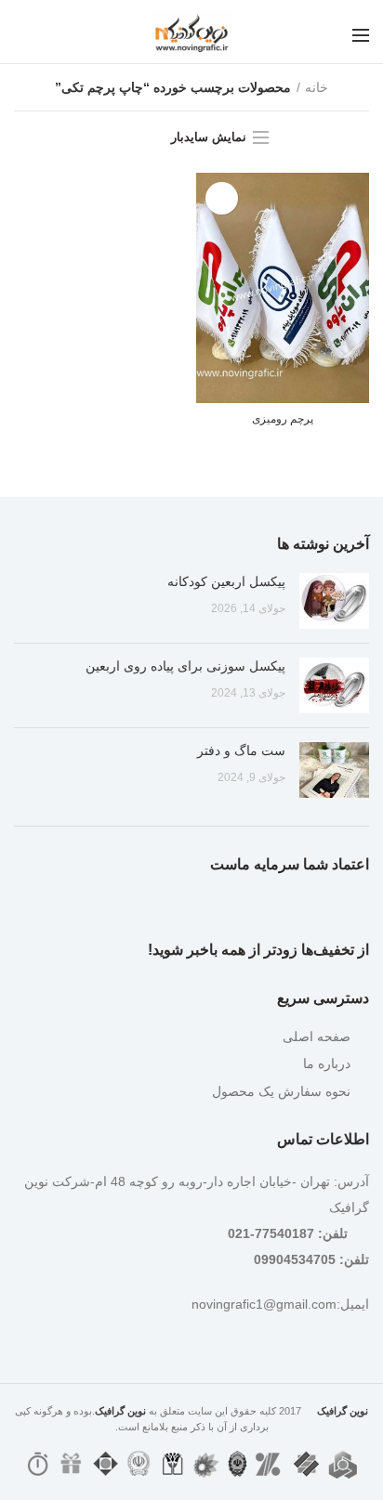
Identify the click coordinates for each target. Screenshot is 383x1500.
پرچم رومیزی (282, 418)
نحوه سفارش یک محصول (281, 1091)
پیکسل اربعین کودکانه (226, 581)
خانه (316, 87)
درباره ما (326, 1063)
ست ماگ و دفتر (241, 750)
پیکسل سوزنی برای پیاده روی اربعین (185, 666)
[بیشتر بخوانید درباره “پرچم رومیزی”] (221, 198)
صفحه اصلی (316, 1036)
